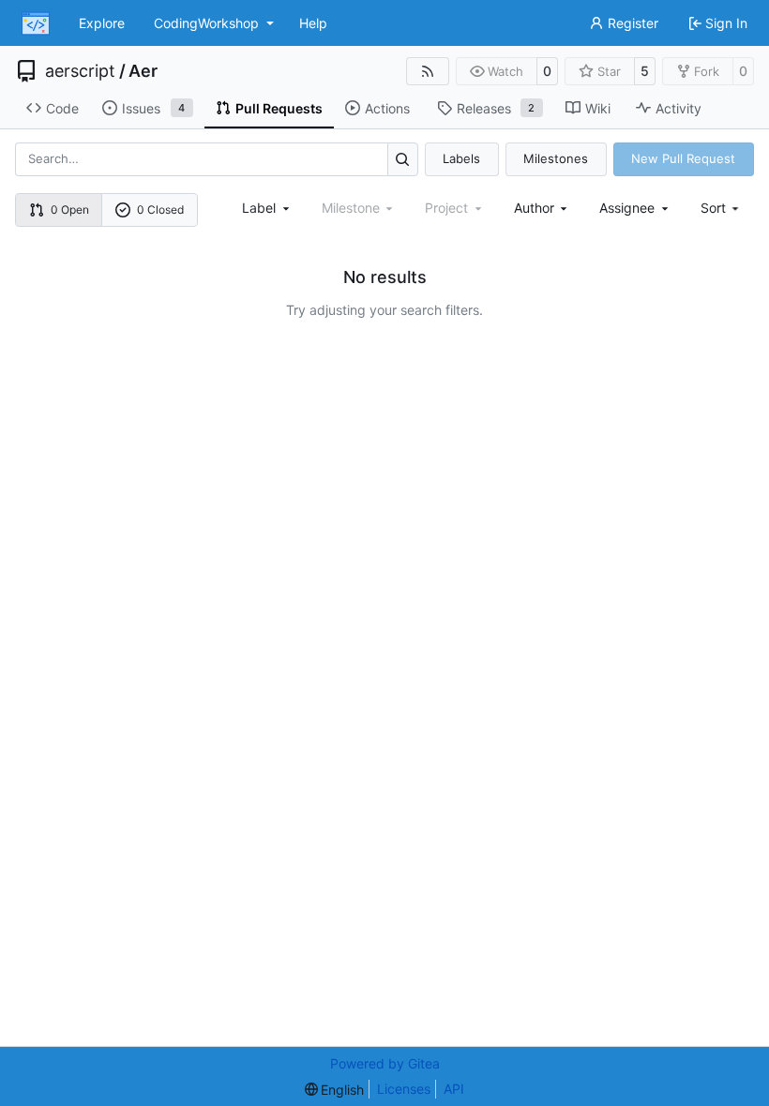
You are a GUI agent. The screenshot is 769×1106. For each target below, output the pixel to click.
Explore (102, 23)
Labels (461, 158)
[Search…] (402, 158)
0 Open (70, 209)
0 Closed (160, 209)
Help (313, 23)
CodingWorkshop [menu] (206, 23)
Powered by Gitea (385, 1063)
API (454, 1089)
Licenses (403, 1089)
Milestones (555, 158)
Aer (143, 71)
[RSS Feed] (427, 71)
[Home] (35, 23)
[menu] (721, 207)
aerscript (80, 71)
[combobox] (267, 207)
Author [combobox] (534, 208)
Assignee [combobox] (627, 208)
